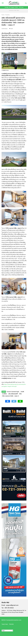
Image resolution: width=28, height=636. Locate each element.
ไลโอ (20, 394)
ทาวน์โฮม (4, 394)
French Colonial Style (13, 391)
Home (3, 14)
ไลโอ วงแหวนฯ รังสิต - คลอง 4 (10, 396)
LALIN (22, 391)
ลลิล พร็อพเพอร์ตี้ (13, 394)
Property (7, 14)
